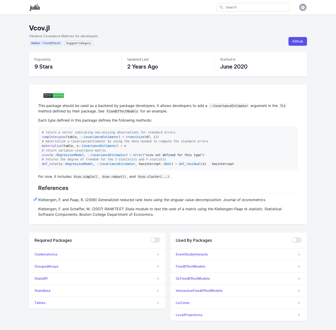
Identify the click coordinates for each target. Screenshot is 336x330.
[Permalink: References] (36, 199)
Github (297, 41)
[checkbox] (155, 240)
